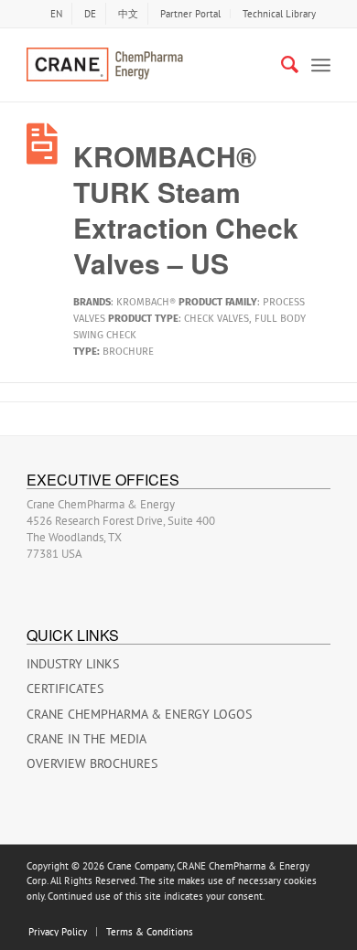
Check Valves (216, 319)
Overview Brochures (92, 763)
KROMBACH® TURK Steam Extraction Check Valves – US (185, 209)
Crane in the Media (86, 739)
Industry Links (73, 664)
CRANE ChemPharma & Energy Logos (139, 714)
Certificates (65, 688)
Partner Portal (190, 13)
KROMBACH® (146, 302)
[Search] (280, 64)
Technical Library (279, 13)
